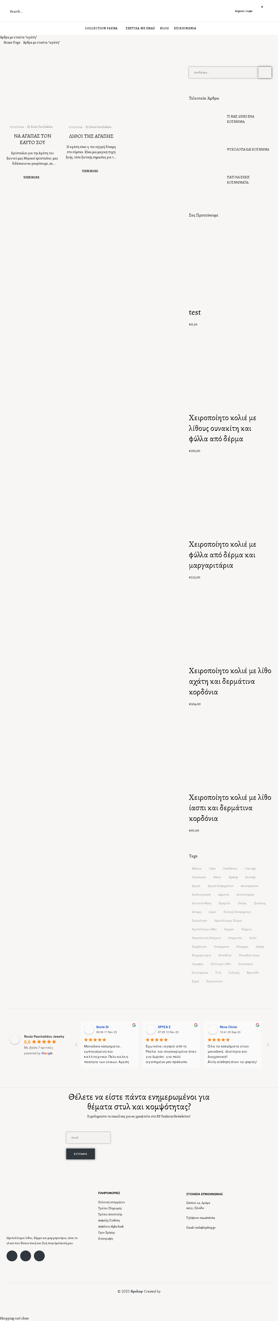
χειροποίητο (214, 981)
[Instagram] (25, 1255)
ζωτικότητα (199, 921)
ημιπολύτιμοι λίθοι (204, 929)
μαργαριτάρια (201, 955)
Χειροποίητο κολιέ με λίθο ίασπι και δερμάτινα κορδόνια (230, 808)
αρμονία (223, 895)
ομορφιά (197, 964)
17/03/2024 (17, 127)
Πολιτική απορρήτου (111, 1202)
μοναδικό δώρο (249, 955)
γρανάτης (260, 903)
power (217, 877)
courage (250, 868)
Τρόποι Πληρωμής (110, 1208)
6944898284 (207, 1218)
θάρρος (246, 929)
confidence (230, 868)
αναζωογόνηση (201, 895)
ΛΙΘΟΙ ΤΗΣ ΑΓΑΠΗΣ (91, 136)
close (25, 1318)
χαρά (195, 981)
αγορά (196, 886)
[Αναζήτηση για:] (230, 72)
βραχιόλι (224, 903)
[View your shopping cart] (259, 13)
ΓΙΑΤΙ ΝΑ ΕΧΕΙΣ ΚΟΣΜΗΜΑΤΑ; (238, 180)
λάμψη (260, 947)
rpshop (233, 877)
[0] (259, 8)
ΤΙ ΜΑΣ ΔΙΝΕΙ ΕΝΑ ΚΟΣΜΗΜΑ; (240, 119)
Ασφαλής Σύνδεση (109, 1220)
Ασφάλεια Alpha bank (111, 1226)
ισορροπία (235, 938)
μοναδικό (225, 955)
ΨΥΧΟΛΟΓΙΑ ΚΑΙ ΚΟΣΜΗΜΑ (248, 149)
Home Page (12, 42)
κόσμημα (242, 947)
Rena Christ (228, 1027)
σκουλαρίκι (245, 964)
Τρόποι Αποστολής (110, 1214)
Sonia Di (102, 1027)
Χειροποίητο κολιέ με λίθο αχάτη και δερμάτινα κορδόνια (230, 681)
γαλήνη (242, 903)
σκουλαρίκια (200, 973)
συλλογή (234, 973)
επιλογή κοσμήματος (237, 912)
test (195, 312)
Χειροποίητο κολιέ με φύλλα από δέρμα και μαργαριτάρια (222, 554)
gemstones (199, 877)
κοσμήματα (221, 947)
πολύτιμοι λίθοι (221, 964)
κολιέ (252, 938)
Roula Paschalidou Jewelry (44, 1036)
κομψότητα (199, 947)
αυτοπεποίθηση (201, 903)
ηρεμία (229, 929)
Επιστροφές (105, 1239)
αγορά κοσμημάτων (220, 886)
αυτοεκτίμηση (245, 895)
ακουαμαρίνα (249, 886)
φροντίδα (253, 973)
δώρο (212, 912)
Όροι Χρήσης (106, 1233)
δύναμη (196, 912)
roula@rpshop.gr (205, 1228)
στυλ (218, 973)
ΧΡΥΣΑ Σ (164, 1027)
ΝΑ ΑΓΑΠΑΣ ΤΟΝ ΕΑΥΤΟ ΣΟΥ (32, 139)
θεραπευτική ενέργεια (206, 938)
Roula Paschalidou (42, 127)
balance (197, 868)
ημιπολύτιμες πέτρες (228, 921)
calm (212, 868)
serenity (250, 877)
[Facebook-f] (12, 1255)
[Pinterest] (39, 1255)
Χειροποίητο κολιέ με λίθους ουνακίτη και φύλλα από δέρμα (222, 428)
